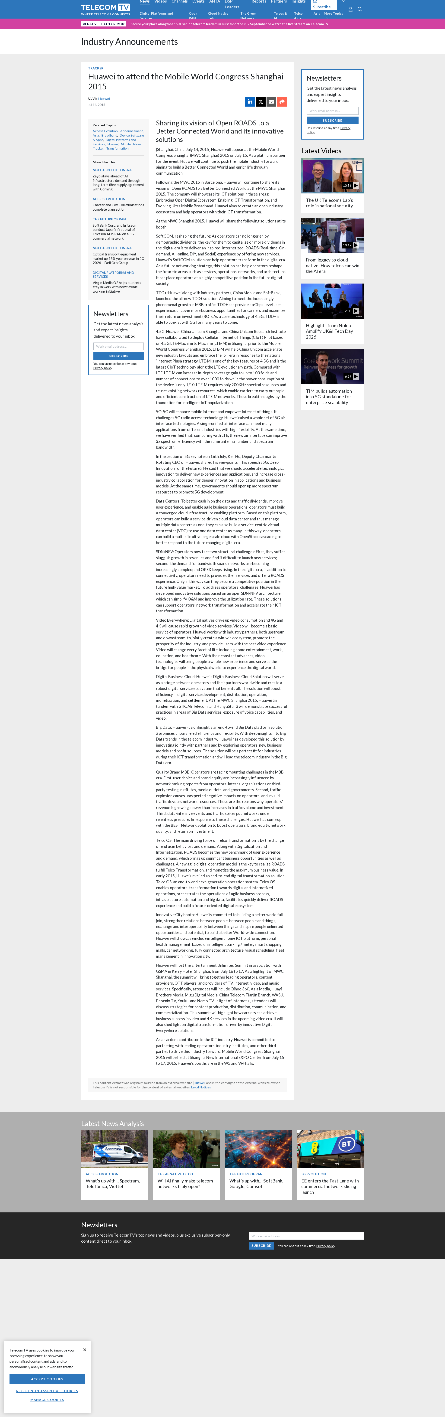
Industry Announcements (129, 41)
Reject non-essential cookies (47, 1391)
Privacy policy (102, 368)
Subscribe (118, 356)
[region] (47, 1377)
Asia (317, 13)
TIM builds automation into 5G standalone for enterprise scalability (329, 396)
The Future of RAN (109, 219)
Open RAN (193, 15)
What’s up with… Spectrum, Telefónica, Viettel (113, 1183)
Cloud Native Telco (218, 15)
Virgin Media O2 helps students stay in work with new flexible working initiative (117, 287)
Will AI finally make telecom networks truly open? (185, 1183)
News (137, 144)
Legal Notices (201, 1087)
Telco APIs (298, 15)
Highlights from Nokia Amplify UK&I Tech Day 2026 (329, 331)
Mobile (126, 144)
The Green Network (248, 15)
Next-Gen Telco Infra (112, 170)
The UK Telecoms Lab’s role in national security (329, 202)
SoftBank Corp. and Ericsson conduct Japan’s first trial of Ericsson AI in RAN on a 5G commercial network (114, 231)
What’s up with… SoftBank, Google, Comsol (256, 1183)
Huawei (104, 99)
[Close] (85, 1350)
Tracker (95, 68)
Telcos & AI (280, 15)
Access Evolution (105, 131)
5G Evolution (313, 1174)
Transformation (117, 148)
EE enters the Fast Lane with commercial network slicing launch (330, 1186)
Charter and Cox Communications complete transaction (118, 207)
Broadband (109, 135)
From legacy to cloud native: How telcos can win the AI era (332, 265)
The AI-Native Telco (175, 1174)
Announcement (131, 131)
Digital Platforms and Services (156, 15)
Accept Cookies (47, 1379)
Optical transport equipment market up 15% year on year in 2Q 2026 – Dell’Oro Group (118, 258)
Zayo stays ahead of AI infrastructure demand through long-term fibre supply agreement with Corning (118, 182)
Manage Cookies (47, 1400)
